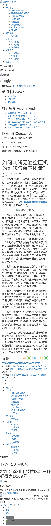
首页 (8, 4)
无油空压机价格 (19, 363)
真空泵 (14, 30)
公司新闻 (15, 53)
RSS (12, 504)
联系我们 (10, 61)
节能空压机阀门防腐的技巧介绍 (22, 115)
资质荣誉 (15, 47)
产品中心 (10, 7)
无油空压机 (16, 18)
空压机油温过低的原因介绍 (20, 124)
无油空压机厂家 (33, 363)
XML (17, 504)
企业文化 (15, 44)
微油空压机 (16, 21)
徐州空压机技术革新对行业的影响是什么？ (29, 368)
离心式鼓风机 (17, 24)
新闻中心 (23, 85)
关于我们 (10, 38)
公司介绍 (15, 41)
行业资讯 (15, 55)
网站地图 (4, 504)
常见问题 (15, 58)
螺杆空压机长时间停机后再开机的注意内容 (26, 121)
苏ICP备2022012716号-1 (13, 492)
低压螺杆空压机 (18, 16)
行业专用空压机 (18, 27)
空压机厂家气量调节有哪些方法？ (23, 118)
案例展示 (15, 35)
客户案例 (10, 33)
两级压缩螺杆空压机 (20, 13)
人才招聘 (15, 450)
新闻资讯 (10, 50)
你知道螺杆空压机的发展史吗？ (22, 113)
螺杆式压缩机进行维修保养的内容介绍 (25, 127)
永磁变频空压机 (18, 10)
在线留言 (15, 452)
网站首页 (10, 387)
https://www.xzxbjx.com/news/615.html (29, 366)
